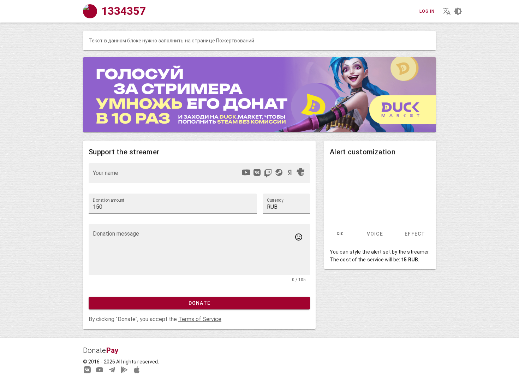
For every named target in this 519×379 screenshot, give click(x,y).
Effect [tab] (415, 234)
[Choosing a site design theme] (458, 11)
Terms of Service (199, 319)
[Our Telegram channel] (112, 369)
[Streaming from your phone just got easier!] (124, 369)
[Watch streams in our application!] (136, 369)
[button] (286, 203)
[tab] (340, 234)
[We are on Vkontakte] (87, 369)
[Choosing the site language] (447, 11)
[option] (246, 172)
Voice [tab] (374, 234)
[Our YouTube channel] (99, 369)
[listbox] (273, 173)
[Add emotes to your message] (299, 237)
